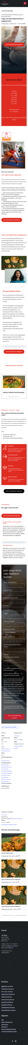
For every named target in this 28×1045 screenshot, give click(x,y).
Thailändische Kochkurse (8, 1007)
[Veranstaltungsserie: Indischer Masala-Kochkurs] (19, 855)
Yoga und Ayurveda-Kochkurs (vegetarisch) (10, 879)
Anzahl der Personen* (9, 637)
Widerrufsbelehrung (6, 1022)
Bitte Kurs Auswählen (9, 629)
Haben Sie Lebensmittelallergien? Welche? (12, 646)
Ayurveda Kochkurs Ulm (6, 767)
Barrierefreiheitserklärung (8, 1029)
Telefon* (6, 613)
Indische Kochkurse (5, 760)
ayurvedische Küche (5, 775)
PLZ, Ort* (6, 605)
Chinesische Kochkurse (7, 989)
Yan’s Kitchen (17, 736)
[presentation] (13, 842)
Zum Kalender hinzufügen (10, 727)
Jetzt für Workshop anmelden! (14, 44)
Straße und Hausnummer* (11, 598)
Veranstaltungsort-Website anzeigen (9, 824)
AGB (2, 1020)
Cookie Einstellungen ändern (9, 1031)
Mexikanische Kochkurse (8, 994)
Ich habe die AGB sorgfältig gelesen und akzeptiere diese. (13, 701)
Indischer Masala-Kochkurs (7, 853)
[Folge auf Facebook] (12, 1041)
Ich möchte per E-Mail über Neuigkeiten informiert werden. (12, 674)
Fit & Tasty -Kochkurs (7, 991)
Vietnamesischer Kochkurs (8, 1010)
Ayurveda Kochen (5, 765)
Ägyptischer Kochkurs (7, 986)
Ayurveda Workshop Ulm (6, 771)
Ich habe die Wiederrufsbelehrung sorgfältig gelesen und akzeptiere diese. (14, 707)
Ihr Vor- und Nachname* (10, 582)
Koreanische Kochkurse (7, 999)
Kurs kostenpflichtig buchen (14, 717)
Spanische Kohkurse (6, 1005)
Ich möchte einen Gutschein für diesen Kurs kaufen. (12, 669)
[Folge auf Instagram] (15, 1041)
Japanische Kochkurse (7, 1002)
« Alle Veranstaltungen (7, 11)
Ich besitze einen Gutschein (12, 657)
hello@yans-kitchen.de (12, 946)
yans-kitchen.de (8, 947)
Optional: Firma (8, 590)
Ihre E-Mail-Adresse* (9, 621)
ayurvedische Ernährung (6, 773)
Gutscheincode (7, 660)
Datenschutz (4, 1024)
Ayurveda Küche (4, 769)
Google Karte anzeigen (17, 818)
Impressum (4, 1027)
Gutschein (6, 654)
